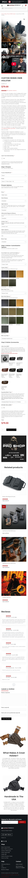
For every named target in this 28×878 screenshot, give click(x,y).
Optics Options (4, 229)
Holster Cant (4, 221)
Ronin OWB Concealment (7, 849)
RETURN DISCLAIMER (6, 405)
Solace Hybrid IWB (5, 852)
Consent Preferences (5, 876)
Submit (22, 822)
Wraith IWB (3, 854)
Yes (4, 158)
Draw (3, 192)
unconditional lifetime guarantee (8, 128)
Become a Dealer (5, 869)
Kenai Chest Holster (5, 847)
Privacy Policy (3, 874)
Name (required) (5, 707)
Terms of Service (15, 874)
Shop (5, 14)
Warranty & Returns (5, 864)
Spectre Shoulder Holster (6, 856)
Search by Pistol (4, 858)
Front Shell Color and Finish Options (10, 253)
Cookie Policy (9, 874)
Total (2, 420)
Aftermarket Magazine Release (8, 213)
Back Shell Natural (6, 296)
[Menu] (2, 5)
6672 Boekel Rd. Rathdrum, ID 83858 (20, 867)
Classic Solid (4, 267)
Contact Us (3, 867)
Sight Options (4, 204)
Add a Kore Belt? (5, 346)
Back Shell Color (5, 289)
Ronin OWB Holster (11, 14)
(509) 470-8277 (19, 864)
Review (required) (5, 692)
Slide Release (4, 198)
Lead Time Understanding (7, 155)
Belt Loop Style (5, 335)
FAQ (2, 866)
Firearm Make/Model (6, 172)
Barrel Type (4, 239)
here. (11, 352)
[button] (24, 19)
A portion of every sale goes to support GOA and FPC (18, 2)
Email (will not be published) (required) (10, 712)
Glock (2, 178)
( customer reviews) (11, 90)
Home (2, 14)
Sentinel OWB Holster (6, 850)
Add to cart (11, 429)
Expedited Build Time (6, 392)
